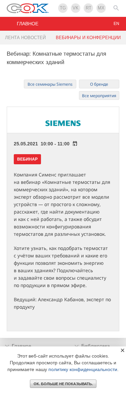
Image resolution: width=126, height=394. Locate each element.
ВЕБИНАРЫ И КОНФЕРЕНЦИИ (88, 37)
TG (63, 7)
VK (76, 7)
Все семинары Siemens (50, 84)
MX (101, 7)
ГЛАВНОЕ (27, 23)
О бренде (99, 84)
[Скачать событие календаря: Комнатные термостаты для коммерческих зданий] (74, 143)
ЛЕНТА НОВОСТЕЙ (25, 37)
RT (88, 7)
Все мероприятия (99, 95)
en (116, 23)
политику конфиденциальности (82, 369)
